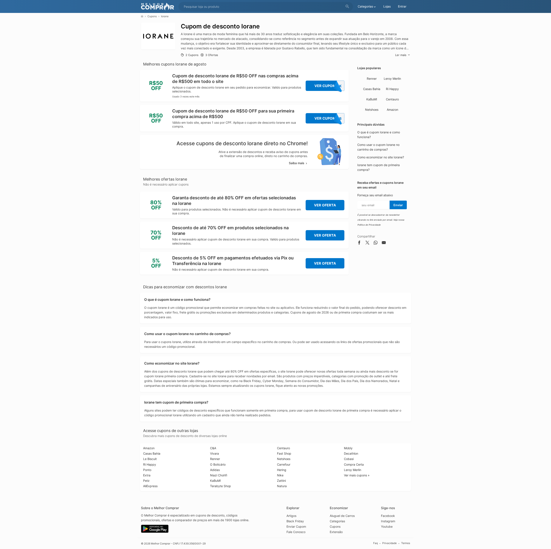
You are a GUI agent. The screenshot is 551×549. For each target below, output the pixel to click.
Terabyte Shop (220, 486)
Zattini (281, 480)
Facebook (388, 516)
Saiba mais (296, 163)
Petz (146, 480)
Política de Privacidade (369, 224)
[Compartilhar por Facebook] (359, 243)
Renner (372, 78)
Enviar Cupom (296, 526)
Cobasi (349, 459)
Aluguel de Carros (342, 516)
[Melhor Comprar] (158, 6)
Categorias (337, 521)
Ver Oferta (325, 205)
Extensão (336, 532)
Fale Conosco (295, 532)
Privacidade (389, 543)
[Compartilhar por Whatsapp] (376, 243)
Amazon (392, 109)
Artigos (291, 516)
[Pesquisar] (347, 6)
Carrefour (283, 464)
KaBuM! (371, 99)
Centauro (392, 99)
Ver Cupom (328, 86)
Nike (280, 475)
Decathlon (351, 453)
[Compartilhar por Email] (384, 243)
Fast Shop (284, 453)
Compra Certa (354, 464)
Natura (282, 486)
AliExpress (150, 486)
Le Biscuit (150, 459)
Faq (375, 543)
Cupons (152, 16)
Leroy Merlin (392, 78)
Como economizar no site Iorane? (380, 157)
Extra (146, 475)
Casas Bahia (371, 89)
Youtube (387, 526)
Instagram (388, 521)
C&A (213, 448)
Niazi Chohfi (218, 475)
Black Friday (295, 521)
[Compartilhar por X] (367, 243)
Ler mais (400, 55)
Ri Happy (392, 89)
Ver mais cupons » (357, 475)
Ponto (147, 470)
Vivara (214, 453)
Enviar (398, 205)
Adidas (215, 470)
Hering (281, 470)
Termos (405, 543)
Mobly (348, 448)
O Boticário (218, 464)
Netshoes (371, 109)
